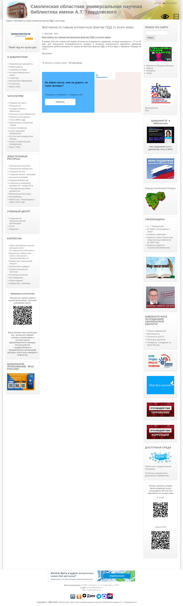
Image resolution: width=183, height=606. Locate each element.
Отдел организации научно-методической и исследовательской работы (22, 248)
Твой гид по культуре (22, 47)
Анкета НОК (160, 527)
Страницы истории (18, 70)
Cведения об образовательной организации (17, 220)
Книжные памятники (156, 234)
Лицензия (13, 229)
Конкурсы (150, 71)
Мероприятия (151, 108)
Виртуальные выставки (20, 194)
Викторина (47, 53)
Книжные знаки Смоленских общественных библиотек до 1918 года (160, 239)
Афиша (149, 68)
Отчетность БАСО (155, 337)
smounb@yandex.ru (95, 587)
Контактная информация (20, 81)
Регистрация (171, 3)
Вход (158, 3)
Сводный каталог (17, 172)
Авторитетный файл (18, 177)
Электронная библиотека (20, 169)
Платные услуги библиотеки (22, 114)
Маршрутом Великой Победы (160, 188)
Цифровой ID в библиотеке (160, 122)
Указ (147, 110)
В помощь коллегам (18, 275)
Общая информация (156, 331)
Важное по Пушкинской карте (160, 66)
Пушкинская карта (17, 103)
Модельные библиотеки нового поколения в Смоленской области (20, 255)
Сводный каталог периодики (22, 174)
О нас (12, 226)
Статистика (14, 84)
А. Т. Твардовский (155, 226)
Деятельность (153, 334)
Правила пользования (19, 117)
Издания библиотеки (18, 180)
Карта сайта (14, 87)
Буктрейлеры (15, 197)
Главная (9, 21)
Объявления (15, 106)
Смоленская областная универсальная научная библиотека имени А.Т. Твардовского (86, 9)
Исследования (16, 278)
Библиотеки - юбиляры (19, 283)
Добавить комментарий (56, 63)
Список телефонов (18, 128)
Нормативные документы (21, 64)
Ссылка (160, 497)
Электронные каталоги (19, 166)
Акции (149, 73)
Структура (14, 78)
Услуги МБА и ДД (17, 120)
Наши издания (16, 280)
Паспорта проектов (156, 340)
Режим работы (16, 67)
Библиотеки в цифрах (19, 266)
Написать (60, 102)
